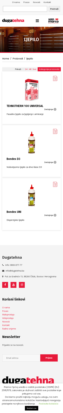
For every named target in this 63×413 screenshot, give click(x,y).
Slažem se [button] (31, 408)
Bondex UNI (14, 212)
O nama (16, 2)
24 (26, 69)
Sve (34, 69)
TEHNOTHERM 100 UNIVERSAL (25, 106)
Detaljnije (49, 109)
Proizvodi (18, 58)
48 (30, 69)
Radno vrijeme (9, 328)
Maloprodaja (8, 314)
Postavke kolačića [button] (48, 403)
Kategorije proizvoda (49, 69)
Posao (26, 2)
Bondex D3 (13, 159)
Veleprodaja (7, 318)
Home (5, 58)
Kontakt (47, 2)
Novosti (36, 2)
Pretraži (54, 8)
